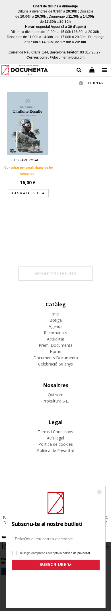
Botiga (56, 320)
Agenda (56, 326)
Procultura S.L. (55, 401)
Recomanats (55, 332)
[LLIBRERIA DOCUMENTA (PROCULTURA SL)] (24, 71)
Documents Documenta (55, 357)
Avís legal (55, 438)
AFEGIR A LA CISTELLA (27, 193)
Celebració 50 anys (55, 364)
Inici (55, 314)
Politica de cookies (55, 444)
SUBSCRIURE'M (56, 565)
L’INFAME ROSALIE (27, 160)
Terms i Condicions (55, 431)
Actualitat (55, 339)
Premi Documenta (56, 345)
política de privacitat (76, 553)
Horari (55, 351)
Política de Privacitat (55, 450)
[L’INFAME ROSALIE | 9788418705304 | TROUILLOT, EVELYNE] (28, 123)
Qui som (55, 394)
